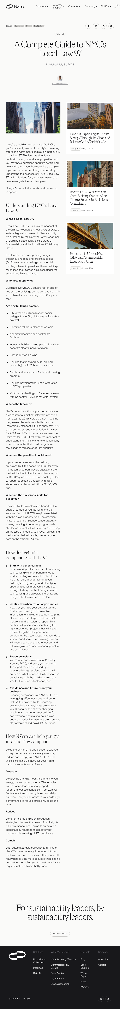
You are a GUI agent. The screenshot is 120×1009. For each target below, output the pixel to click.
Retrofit (37, 973)
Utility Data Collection (39, 961)
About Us (103, 959)
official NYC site (29, 539)
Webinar (84, 987)
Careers (102, 964)
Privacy (26, 998)
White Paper (83, 975)
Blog (82, 959)
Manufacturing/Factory (63, 959)
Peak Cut (38, 967)
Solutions (38, 952)
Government (57, 978)
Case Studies (84, 966)
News (83, 981)
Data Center (57, 973)
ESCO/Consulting (60, 983)
